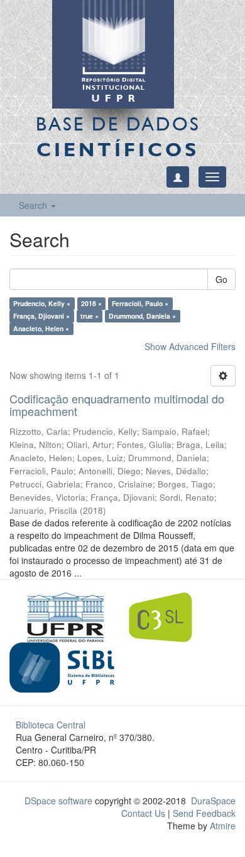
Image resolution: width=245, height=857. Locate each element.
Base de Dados (118, 136)
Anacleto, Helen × (41, 328)
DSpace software (58, 800)
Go (221, 279)
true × (89, 316)
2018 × (91, 303)
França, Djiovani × (41, 316)
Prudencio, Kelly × (41, 303)
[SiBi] (61, 665)
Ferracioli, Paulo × (140, 303)
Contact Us (143, 813)
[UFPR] (61, 615)
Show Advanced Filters (190, 346)
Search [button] (34, 205)
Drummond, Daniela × (142, 316)
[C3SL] (166, 615)
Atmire (221, 825)
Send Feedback (204, 813)
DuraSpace (213, 800)
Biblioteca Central (50, 724)
